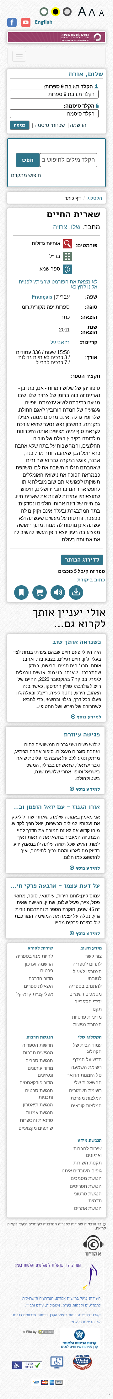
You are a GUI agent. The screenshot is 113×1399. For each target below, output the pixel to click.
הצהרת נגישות (87, 1024)
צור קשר (93, 955)
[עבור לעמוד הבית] (56, 37)
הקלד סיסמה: (80, 105)
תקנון (96, 1008)
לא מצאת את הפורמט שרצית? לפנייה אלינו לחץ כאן (58, 284)
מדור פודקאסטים (36, 1082)
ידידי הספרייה (88, 1001)
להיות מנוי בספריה (34, 955)
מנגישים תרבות (38, 1052)
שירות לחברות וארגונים (87, 1151)
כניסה (19, 125)
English (43, 22)
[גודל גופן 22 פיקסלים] (82, 11)
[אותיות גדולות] (67, 244)
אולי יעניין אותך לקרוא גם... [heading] (69, 619)
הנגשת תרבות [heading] (39, 1037)
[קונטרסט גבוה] (55, 11)
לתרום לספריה (87, 963)
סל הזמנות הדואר (84, 1074)
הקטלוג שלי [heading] (90, 1037)
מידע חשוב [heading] (91, 948)
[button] (76, 592)
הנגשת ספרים (39, 1060)
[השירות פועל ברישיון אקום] (93, 1246)
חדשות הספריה (37, 1044)
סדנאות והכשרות (36, 1119)
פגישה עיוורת (82, 734)
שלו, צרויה (67, 226)
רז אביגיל (60, 342)
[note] (80, 1338)
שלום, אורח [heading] (86, 74)
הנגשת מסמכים (86, 1178)
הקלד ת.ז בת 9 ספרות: (69, 86)
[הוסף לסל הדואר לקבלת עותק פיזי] (39, 592)
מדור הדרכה (41, 978)
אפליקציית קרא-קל (34, 993)
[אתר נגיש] (27, 1365)
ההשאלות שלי (88, 1082)
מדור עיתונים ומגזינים (40, 1071)
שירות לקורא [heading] (40, 948)
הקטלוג (95, 197)
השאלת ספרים (38, 985)
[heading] (56, 379)
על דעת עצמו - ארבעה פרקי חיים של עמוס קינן (55, 886)
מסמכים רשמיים (85, 993)
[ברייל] (67, 256)
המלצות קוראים (86, 1105)
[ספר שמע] (67, 269)
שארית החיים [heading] (73, 215)
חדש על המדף (87, 1059)
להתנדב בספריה (85, 985)
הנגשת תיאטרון (38, 1104)
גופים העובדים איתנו (82, 1170)
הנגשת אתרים (88, 1208)
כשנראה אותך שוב (76, 642)
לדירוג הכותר (82, 560)
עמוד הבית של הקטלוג (87, 1048)
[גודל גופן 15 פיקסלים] (101, 11)
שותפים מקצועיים (36, 1127)
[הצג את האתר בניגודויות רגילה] (44, 11)
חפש (28, 160)
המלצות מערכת (86, 1097)
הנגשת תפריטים (86, 1185)
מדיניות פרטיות (87, 1016)
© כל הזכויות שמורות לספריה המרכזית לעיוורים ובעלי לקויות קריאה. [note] (56, 1226)
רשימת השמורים (85, 1090)
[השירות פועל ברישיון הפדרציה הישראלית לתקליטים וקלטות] (57, 1276)
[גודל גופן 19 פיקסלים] (92, 11)
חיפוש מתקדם (26, 175)
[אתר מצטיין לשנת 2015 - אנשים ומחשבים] (82, 1362)
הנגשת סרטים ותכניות (39, 1093)
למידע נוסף (88, 716)
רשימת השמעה (86, 1066)
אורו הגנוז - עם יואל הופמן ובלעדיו (55, 807)
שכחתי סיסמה (50, 125)
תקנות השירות (87, 1162)
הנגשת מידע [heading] (90, 1140)
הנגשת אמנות (39, 1112)
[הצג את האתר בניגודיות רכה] (67, 11)
